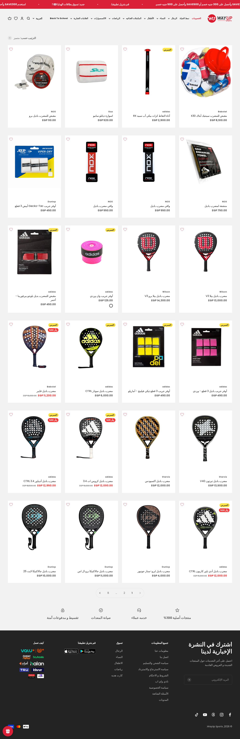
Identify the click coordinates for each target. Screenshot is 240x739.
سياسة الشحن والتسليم (155, 663)
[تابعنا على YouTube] (205, 714)
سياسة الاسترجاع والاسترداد (153, 669)
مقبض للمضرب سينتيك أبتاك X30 (209, 116)
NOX (53, 111)
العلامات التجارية (81, 18)
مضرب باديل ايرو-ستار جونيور (153, 571)
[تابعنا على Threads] (213, 714)
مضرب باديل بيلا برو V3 (157, 296)
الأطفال (150, 18)
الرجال (174, 18)
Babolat (222, 111)
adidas (166, 111)
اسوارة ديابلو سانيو (103, 116)
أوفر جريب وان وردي (101, 296)
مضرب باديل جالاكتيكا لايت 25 (39, 571)
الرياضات (116, 18)
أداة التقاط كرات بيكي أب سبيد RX (151, 116)
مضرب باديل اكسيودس (157, 481)
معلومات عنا (161, 651)
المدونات (163, 700)
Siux (110, 111)
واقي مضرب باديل (160, 206)
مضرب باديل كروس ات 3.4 (98, 481)
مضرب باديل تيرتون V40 (213, 481)
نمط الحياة (184, 18)
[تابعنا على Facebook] (230, 714)
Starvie (223, 476)
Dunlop (52, 201)
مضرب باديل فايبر (46, 391)
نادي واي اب (161, 681)
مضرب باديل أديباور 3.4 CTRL (40, 481)
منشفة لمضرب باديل (216, 206)
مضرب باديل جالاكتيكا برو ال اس (95, 571)
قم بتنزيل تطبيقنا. (142, 4)
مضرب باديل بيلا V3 (216, 296)
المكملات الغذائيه (133, 18)
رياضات (118, 669)
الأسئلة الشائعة (160, 694)
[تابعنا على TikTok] (196, 714)
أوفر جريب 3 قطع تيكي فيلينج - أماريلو (149, 391)
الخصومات (196, 18)
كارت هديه (117, 675)
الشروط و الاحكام (158, 675)
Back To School (59, 18)
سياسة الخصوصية (158, 688)
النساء (162, 18)
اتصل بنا (164, 657)
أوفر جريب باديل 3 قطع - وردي (210, 391)
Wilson (223, 291)
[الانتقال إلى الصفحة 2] (100, 593)
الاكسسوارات (100, 18)
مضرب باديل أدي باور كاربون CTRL (208, 571)
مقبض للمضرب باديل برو (42, 116)
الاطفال (118, 663)
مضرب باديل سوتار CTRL (99, 391)
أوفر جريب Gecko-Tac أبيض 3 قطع (35, 206)
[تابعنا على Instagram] (221, 714)
